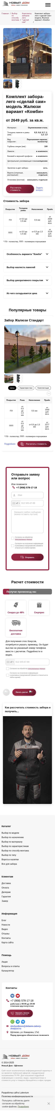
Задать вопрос (39, 189)
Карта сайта (7, 942)
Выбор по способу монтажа (15, 16)
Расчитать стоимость (36, 444)
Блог (4, 920)
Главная (5, 13)
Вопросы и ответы (11, 966)
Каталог (6, 826)
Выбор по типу (9, 855)
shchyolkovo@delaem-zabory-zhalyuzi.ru (25, 1027)
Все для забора (9, 864)
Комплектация (43, 388)
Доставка (6, 883)
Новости (6, 925)
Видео (5, 929)
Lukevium (24, 1093)
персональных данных (23, 539)
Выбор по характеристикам (15, 846)
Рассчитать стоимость (15, 189)
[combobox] (16, 503)
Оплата (5, 888)
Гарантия (6, 896)
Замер (5, 901)
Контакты (6, 938)
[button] (4, 310)
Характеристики (26, 388)
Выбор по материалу (12, 842)
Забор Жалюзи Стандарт (24, 320)
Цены (12, 388)
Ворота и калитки (10, 859)
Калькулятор (8, 971)
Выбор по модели (10, 833)
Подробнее (23, 1106)
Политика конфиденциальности (17, 1096)
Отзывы (5, 933)
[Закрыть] (49, 1103)
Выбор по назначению (13, 837)
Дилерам (6, 892)
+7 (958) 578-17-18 (26, 487)
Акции (5, 962)
